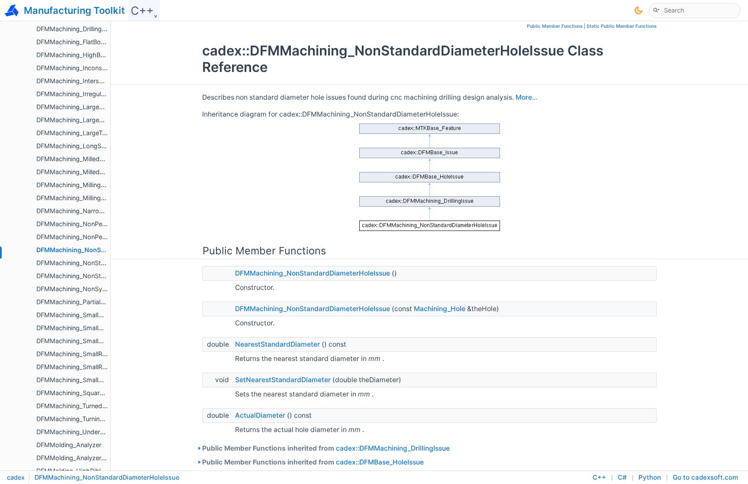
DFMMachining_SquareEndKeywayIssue (94, 392)
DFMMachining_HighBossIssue (81, 54)
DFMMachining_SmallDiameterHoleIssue (94, 327)
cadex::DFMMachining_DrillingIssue (393, 448)
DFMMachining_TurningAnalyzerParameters (99, 418)
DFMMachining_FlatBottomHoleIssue (90, 41)
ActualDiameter (260, 415)
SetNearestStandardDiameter (283, 380)
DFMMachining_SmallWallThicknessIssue (95, 379)
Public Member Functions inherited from (326, 448)
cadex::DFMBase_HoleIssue (380, 462)
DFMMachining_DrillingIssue (76, 28)
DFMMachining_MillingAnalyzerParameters (97, 184)
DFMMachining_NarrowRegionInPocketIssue (100, 210)
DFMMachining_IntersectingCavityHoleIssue (100, 80)
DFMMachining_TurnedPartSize (81, 405)
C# (622, 477)
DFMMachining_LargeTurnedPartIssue (91, 132)
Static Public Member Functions (622, 26)
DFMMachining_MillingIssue (76, 197)
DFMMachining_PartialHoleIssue (82, 301)
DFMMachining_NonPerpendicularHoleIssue (99, 223)
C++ (599, 477)
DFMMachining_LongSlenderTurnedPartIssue (101, 145)
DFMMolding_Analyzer (68, 444)
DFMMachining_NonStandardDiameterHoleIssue (312, 273)
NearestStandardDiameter (277, 344)
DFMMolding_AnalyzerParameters (85, 457)
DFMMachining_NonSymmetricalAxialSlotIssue (103, 288)
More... (526, 97)
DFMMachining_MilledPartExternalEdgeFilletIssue (107, 158)
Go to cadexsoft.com (705, 477)
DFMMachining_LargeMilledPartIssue (89, 119)
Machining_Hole (439, 309)
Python (649, 477)
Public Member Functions (555, 26)
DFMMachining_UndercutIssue (80, 431)
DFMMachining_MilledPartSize (79, 171)
